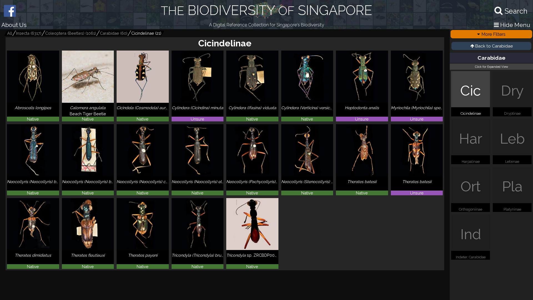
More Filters (493, 34)
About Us (14, 24)
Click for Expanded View (491, 66)
